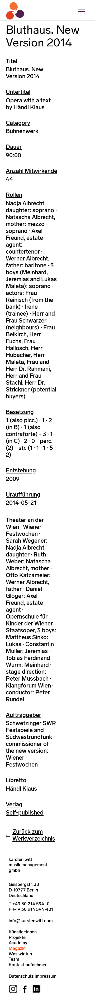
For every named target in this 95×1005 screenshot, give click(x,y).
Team (14, 959)
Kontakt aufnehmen (28, 964)
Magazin (17, 948)
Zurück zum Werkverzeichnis (33, 835)
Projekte (17, 937)
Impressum (45, 976)
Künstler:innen (23, 931)
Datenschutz (21, 976)
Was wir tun (20, 953)
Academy (18, 942)
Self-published (25, 812)
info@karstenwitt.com (31, 920)
